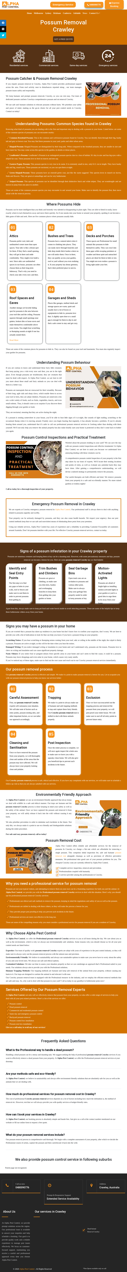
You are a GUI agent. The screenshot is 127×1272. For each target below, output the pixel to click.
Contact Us (94, 13)
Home (29, 13)
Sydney (48, 13)
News (85, 13)
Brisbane (57, 13)
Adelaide (77, 13)
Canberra (67, 13)
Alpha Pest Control (62, 509)
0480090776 (95, 5)
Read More (14, 340)
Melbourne (38, 13)
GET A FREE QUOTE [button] (63, 39)
